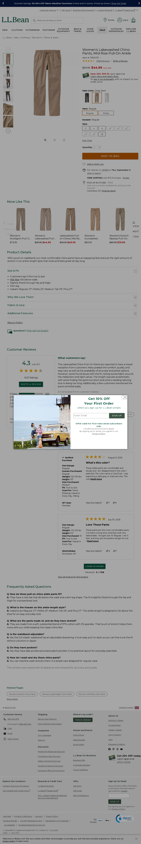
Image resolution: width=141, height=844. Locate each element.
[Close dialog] (124, 397)
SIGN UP (117, 415)
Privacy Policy (98, 434)
